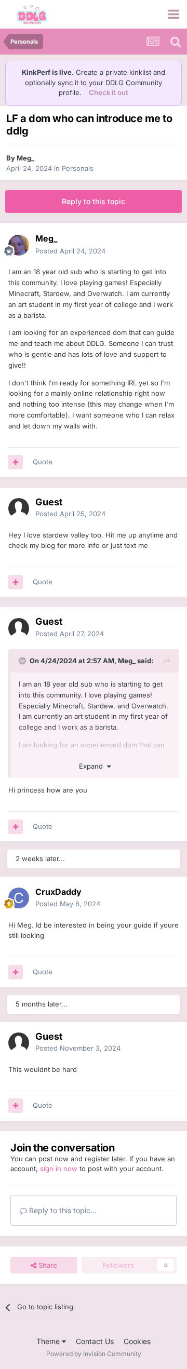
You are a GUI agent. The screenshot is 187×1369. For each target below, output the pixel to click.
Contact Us (95, 1341)
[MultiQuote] (15, 462)
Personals (78, 168)
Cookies (137, 1341)
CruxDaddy (58, 892)
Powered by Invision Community (93, 1354)
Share (46, 1265)
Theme (49, 1341)
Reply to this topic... (62, 1210)
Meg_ (25, 158)
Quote (42, 462)
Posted (70, 251)
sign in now (58, 1168)
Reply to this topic (93, 201)
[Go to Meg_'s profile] (18, 245)
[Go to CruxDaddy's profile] (18, 898)
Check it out (108, 92)
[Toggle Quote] (23, 660)
